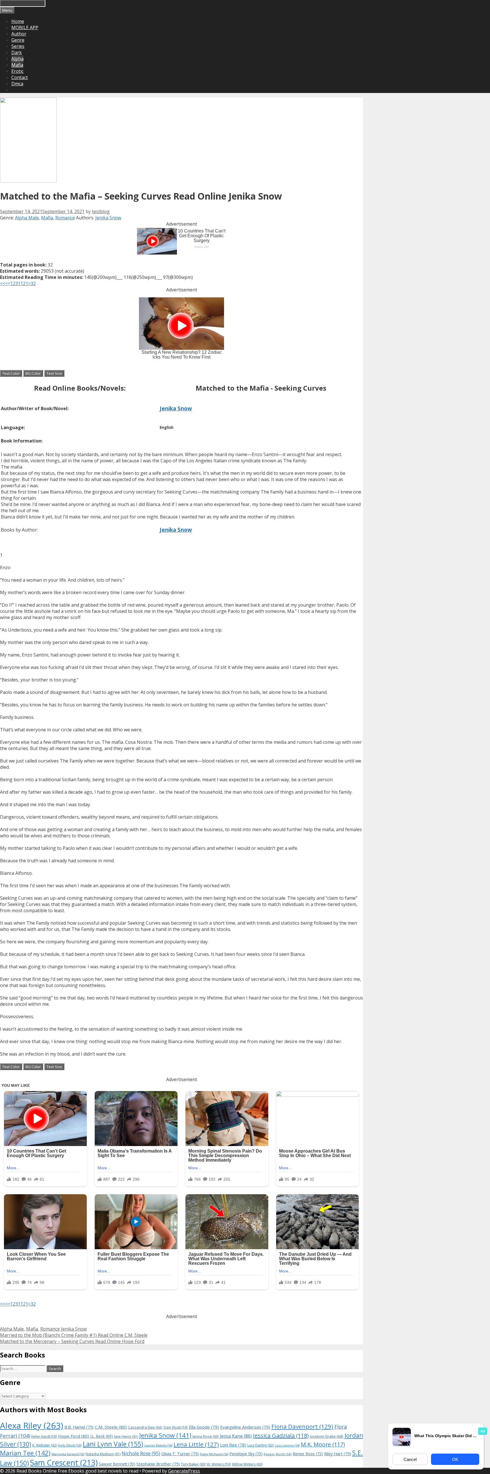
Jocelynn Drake (326, 1436)
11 (20, 283)
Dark (16, 52)
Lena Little (196, 1444)
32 (33, 283)
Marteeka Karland (68, 1454)
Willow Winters (247, 1464)
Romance (65, 218)
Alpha (17, 59)
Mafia (17, 65)
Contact (19, 77)
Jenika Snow (108, 218)
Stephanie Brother (158, 1464)
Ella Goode (204, 1427)
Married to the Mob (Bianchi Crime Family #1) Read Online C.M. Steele (73, 1335)
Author (18, 34)
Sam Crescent (64, 1462)
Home (17, 21)
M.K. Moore (323, 1444)
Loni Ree (233, 1445)
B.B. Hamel (79, 1427)
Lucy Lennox (287, 1445)
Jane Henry (126, 1436)
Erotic (17, 71)
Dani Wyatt (176, 1427)
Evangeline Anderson (245, 1427)
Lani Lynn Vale (113, 1443)
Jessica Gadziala (281, 1435)
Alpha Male (27, 218)
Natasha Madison (103, 1454)
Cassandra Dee (145, 1427)
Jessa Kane (236, 1436)
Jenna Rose (206, 1436)
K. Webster (44, 1445)
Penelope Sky (246, 1453)
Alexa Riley (31, 1425)
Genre (17, 40)
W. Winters (219, 1464)
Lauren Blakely (158, 1445)
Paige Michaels (214, 1454)
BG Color (33, 373)
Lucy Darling (260, 1445)
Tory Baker (193, 1464)
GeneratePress (184, 1471)
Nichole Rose (141, 1453)
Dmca (17, 84)
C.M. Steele (111, 1427)
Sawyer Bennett (117, 1464)
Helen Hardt (44, 1436)
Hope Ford (73, 1436)
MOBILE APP (24, 27)
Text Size (54, 373)
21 (25, 283)
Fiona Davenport (302, 1426)
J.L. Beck (101, 1436)
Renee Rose (308, 1453)
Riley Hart (337, 1453)
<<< (4, 283)
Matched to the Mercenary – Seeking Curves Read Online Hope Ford (72, 1341)
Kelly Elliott (70, 1445)
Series (17, 46)
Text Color (11, 373)
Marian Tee (25, 1452)
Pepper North (278, 1454)
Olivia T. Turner (180, 1453)
